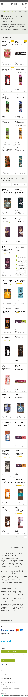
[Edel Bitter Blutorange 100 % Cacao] (7, 380)
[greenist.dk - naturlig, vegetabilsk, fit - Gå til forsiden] (14, 4)
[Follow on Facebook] (2, 664)
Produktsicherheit (5, 684)
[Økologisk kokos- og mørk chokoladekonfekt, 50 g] (20, 382)
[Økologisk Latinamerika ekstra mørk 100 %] (7, 232)
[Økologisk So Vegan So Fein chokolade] (20, 408)
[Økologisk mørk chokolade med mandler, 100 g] (20, 522)
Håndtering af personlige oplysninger (10, 688)
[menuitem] (22, 4)
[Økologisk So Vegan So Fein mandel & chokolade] (7, 294)
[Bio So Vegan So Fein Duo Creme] (7, 408)
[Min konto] (22, 4)
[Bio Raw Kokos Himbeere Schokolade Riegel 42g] (20, 437)
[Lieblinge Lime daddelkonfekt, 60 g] (7, 133)
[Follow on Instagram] (7, 664)
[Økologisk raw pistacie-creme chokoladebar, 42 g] (20, 322)
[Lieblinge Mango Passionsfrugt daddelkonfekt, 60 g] (20, 133)
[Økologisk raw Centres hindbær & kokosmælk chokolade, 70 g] (7, 264)
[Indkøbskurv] (25, 4)
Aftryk (2, 690)
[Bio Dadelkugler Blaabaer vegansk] (20, 107)
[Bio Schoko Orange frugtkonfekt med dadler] (7, 161)
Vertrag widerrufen (8, 661)
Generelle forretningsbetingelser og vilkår (12, 686)
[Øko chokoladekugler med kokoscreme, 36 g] (20, 161)
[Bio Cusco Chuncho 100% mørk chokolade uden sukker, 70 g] (7, 467)
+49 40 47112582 (14, 651)
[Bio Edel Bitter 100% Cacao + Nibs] (20, 53)
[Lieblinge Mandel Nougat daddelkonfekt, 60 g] (20, 80)
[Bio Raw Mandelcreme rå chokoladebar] (20, 465)
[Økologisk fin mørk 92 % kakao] (7, 522)
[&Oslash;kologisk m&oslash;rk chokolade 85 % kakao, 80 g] (7, 323)
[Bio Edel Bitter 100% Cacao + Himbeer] (7, 80)
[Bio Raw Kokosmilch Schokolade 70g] (20, 292)
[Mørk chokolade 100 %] (7, 351)
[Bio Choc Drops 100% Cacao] (20, 351)
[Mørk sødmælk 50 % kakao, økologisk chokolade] (7, 436)
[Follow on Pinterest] (4, 664)
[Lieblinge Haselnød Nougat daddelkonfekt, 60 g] (7, 107)
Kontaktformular (5, 657)
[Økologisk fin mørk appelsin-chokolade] (7, 494)
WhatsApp (23, 0)
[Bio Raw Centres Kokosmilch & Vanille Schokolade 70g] (20, 232)
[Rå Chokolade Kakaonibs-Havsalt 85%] (20, 494)
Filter (5, 184)
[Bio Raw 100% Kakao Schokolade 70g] (20, 203)
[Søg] (25, 7)
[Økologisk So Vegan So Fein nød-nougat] (7, 203)
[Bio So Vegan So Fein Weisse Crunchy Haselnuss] (7, 53)
